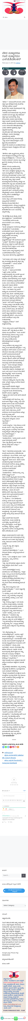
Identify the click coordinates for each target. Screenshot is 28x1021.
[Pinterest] (11, 747)
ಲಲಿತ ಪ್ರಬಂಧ (8, 753)
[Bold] (3, 800)
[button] (25, 17)
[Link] (17, 800)
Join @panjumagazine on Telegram (14, 890)
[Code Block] (15, 800)
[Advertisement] (14, 35)
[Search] (24, 875)
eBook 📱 (22, 72)
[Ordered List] (10, 800)
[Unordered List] (12, 800)
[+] (21, 800)
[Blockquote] (14, 800)
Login (24, 790)
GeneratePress (20, 1018)
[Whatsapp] (6, 747)
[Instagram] (13, 747)
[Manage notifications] (24, 1018)
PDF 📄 (14, 72)
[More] (18, 747)
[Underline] (7, 800)
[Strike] (9, 800)
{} (19, 800)
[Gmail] (16, 747)
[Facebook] (3, 747)
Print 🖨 (5, 72)
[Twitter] (8, 747)
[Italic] (5, 800)
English (18, 1)
